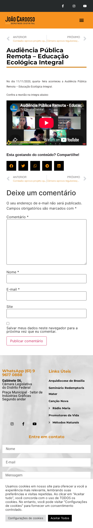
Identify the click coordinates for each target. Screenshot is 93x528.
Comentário (17, 217)
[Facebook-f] (62, 6)
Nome (12, 272)
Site (9, 306)
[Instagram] (74, 6)
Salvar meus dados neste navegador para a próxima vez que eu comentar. (42, 329)
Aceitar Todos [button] (60, 518)
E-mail (13, 289)
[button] (81, 20)
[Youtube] (85, 6)
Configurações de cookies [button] (25, 518)
